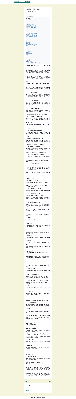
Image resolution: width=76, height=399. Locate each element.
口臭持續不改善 (28, 59)
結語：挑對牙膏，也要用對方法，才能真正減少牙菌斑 (33, 62)
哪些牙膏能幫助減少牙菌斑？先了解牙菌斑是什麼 (32, 19)
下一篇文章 (49, 381)
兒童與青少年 (28, 54)
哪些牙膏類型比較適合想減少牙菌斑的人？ (31, 26)
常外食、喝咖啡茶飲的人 (29, 53)
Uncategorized (27, 390)
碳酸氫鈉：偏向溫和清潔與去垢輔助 (30, 37)
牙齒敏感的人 (28, 52)
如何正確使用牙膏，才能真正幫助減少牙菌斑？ (32, 44)
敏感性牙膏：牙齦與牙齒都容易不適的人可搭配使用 (32, 32)
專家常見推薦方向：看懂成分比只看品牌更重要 (32, 33)
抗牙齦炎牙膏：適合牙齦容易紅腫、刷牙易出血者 (32, 28)
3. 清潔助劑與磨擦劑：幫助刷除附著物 (31, 24)
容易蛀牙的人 (28, 50)
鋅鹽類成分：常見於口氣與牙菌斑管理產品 (31, 35)
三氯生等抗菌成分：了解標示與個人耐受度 (31, 36)
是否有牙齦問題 (28, 42)
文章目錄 (28, 18)
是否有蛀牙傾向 (28, 41)
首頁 (26, 16)
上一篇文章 (26, 381)
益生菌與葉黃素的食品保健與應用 (22, 2)
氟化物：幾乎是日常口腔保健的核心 (30, 34)
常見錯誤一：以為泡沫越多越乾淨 (30, 45)
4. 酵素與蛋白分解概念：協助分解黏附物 (31, 25)
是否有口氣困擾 (28, 43)
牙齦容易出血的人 (28, 51)
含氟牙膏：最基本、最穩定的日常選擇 (31, 27)
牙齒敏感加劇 (28, 60)
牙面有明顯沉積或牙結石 (29, 61)
